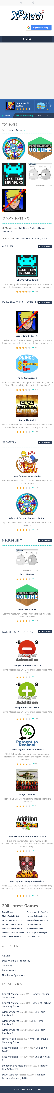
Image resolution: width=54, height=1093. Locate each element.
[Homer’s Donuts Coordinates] (27, 461)
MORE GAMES (46, 246)
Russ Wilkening (10, 1047)
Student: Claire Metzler (14, 1065)
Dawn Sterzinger (11, 1074)
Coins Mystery (27, 574)
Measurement (12, 540)
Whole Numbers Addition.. (13, 928)
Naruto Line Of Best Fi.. (37, 912)
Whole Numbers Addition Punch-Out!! (27, 836)
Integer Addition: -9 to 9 (27, 707)
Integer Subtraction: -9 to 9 (27, 665)
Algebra (8, 246)
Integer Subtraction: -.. (37, 916)
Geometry (9, 442)
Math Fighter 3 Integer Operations (27, 881)
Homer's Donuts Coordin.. (13, 924)
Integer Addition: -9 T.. (12, 920)
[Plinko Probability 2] (27, 363)
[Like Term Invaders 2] (27, 265)
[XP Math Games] (27, 14)
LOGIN (21, 3)
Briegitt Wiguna (10, 993)
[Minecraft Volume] (27, 595)
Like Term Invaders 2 (27, 280)
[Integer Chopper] (27, 780)
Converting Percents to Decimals (27, 749)
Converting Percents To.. (38, 920)
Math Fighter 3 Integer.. (37, 932)
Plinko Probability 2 (25, 115)
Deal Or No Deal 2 (34, 937)
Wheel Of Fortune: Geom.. (13, 932)
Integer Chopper (27, 794)
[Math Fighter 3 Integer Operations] (27, 867)
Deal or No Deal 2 (27, 420)
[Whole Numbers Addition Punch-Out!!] (27, 822)
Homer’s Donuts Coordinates (27, 476)
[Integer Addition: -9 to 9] (27, 693)
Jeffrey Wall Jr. (9, 1038)
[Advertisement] (27, 71)
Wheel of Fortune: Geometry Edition (27, 518)
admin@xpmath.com (25, 238)
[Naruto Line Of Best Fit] (27, 321)
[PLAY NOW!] (10, 105)
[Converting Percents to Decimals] (27, 735)
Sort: (4, 130)
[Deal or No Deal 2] (27, 405)
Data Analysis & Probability (21, 302)
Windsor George (10, 1011)
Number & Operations (17, 632)
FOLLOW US (33, 3)
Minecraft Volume (27, 609)
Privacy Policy (41, 238)
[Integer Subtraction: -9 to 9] (27, 651)
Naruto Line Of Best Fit (27, 336)
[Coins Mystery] (27, 560)
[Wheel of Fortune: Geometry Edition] (27, 503)
